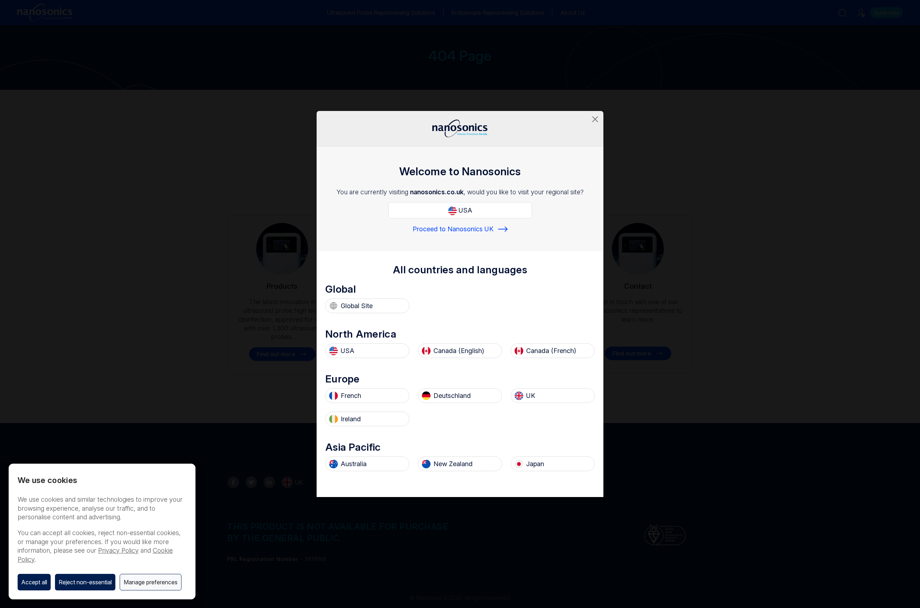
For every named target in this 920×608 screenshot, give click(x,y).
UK (530, 395)
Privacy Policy (118, 550)
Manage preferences (151, 582)
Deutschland (452, 395)
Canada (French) (551, 350)
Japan (535, 464)
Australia (354, 464)
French (351, 395)
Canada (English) (458, 350)
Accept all (34, 582)
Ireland (351, 419)
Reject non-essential (85, 582)
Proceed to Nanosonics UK (453, 229)
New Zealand (453, 464)
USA (464, 210)
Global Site (357, 306)
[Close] (595, 119)
